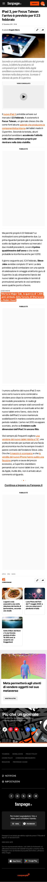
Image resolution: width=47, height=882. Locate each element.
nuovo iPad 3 (9, 114)
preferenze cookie (20, 762)
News (13, 574)
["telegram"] (33, 729)
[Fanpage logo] (14, 3)
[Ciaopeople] (24, 875)
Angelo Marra (14, 30)
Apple (4, 574)
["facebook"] (28, 729)
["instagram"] (10, 729)
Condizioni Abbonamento (25, 758)
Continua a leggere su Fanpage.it (23, 485)
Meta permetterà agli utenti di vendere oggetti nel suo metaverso (22, 687)
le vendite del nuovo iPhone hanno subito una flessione (23, 457)
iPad (8, 574)
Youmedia (5, 754)
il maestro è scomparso (21, 453)
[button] (42, 30)
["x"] (22, 729)
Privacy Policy (31, 754)
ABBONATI (35, 3)
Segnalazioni (17, 754)
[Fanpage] (23, 804)
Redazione (6, 762)
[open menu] (3, 4)
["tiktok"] (5, 729)
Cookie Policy (7, 758)
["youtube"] (16, 729)
